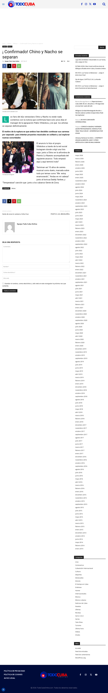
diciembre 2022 (80, 235)
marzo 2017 (79, 447)
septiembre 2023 (81, 206)
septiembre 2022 (81, 244)
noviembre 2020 (81, 314)
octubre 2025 (80, 168)
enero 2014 (79, 549)
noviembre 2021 (81, 276)
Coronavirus (79, 565)
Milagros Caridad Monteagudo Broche (87, 111)
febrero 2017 (79, 450)
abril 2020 (78, 336)
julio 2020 (78, 327)
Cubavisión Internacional (84, 568)
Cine (76, 562)
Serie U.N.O (79, 616)
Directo (77, 581)
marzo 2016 (79, 485)
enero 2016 (79, 492)
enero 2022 (79, 270)
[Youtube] (94, 4)
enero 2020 (79, 346)
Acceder (78, 648)
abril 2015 (78, 520)
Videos (9, 43)
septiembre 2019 (81, 358)
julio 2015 (78, 511)
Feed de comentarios (82, 655)
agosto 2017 (79, 438)
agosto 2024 (79, 187)
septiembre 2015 (81, 504)
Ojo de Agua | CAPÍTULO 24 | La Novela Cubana (88, 80)
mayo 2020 (79, 333)
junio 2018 (79, 406)
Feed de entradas (81, 651)
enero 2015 (79, 530)
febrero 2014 (79, 545)
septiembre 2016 (81, 466)
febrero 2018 (79, 419)
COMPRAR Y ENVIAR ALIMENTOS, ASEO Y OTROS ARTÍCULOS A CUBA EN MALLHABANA (89, 140)
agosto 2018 (79, 400)
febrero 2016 (79, 488)
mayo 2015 (79, 517)
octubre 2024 (80, 184)
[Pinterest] (14, 66)
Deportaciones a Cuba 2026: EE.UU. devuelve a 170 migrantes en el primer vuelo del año (89, 104)
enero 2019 (79, 384)
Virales (77, 635)
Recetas (78, 613)
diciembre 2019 (80, 349)
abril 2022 (78, 260)
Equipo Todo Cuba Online (12, 61)
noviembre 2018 (81, 390)
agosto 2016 (79, 469)
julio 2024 (78, 190)
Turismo (78, 625)
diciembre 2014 (80, 533)
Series (77, 619)
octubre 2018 (80, 393)
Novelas (78, 606)
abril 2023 (78, 222)
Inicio (3, 43)
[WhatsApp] (19, 66)
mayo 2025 (79, 174)
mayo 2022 (79, 257)
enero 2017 (79, 453)
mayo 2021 (79, 295)
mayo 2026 (79, 155)
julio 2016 (78, 473)
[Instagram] (86, 4)
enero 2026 (79, 165)
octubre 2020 (80, 317)
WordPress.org (80, 658)
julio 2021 (78, 289)
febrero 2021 (79, 304)
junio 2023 (79, 216)
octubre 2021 (80, 279)
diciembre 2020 (80, 311)
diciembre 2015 (80, 495)
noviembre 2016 (81, 460)
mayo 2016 (79, 479)
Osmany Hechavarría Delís (84, 138)
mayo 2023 (79, 219)
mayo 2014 (79, 542)
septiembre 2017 (81, 434)
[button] (104, 4)
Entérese (78, 587)
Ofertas (78, 610)
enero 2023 (79, 231)
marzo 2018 (79, 415)
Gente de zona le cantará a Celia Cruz (15, 214)
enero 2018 (79, 422)
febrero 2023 (79, 228)
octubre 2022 (80, 241)
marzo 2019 (79, 377)
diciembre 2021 (80, 273)
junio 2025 (79, 171)
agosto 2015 (79, 507)
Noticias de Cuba (81, 603)
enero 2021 (79, 308)
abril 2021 (78, 298)
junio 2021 (79, 292)
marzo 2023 (79, 225)
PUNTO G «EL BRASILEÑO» (60, 214)
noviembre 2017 (81, 428)
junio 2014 (79, 539)
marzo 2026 (79, 159)
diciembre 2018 (80, 387)
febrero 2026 (79, 162)
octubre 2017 (80, 431)
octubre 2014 (80, 536)
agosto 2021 (79, 285)
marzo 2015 (79, 523)
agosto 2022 (79, 247)
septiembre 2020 (81, 320)
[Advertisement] (54, 24)
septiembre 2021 (81, 282)
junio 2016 (79, 476)
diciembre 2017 (80, 425)
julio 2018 (78, 403)
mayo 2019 (79, 371)
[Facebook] (81, 4)
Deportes (78, 575)
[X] (90, 4)
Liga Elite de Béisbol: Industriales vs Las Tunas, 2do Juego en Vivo (90, 61)
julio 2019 (78, 365)
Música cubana (80, 600)
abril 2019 (78, 374)
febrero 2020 (79, 342)
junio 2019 (79, 368)
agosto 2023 (79, 209)
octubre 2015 (80, 501)
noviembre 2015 (81, 498)
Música (15, 43)
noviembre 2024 (81, 181)
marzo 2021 (79, 301)
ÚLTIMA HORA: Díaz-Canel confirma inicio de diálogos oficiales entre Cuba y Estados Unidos (90, 67)
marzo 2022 (79, 263)
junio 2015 (79, 514)
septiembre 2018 (81, 396)
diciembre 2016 (80, 457)
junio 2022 (79, 254)
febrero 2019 (79, 381)
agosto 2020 (79, 323)
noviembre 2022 (81, 238)
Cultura (78, 571)
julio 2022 (78, 251)
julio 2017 (78, 441)
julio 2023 (78, 212)
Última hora (79, 629)
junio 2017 (79, 444)
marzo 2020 (79, 339)
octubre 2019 (80, 355)
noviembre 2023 (81, 200)
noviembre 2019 (81, 352)
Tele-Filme (79, 622)
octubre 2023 (80, 203)
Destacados (79, 578)
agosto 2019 (79, 362)
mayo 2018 (79, 409)
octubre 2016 (80, 463)
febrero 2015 (79, 526)
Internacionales (80, 594)
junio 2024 (79, 193)
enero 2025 (79, 178)
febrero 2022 (79, 266)
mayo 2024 (79, 197)
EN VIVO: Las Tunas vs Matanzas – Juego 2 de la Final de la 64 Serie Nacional (89, 87)
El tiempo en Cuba (81, 584)
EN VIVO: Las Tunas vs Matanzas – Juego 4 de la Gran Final (89, 74)
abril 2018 (78, 412)
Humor (77, 590)
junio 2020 (79, 330)
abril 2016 (78, 482)
